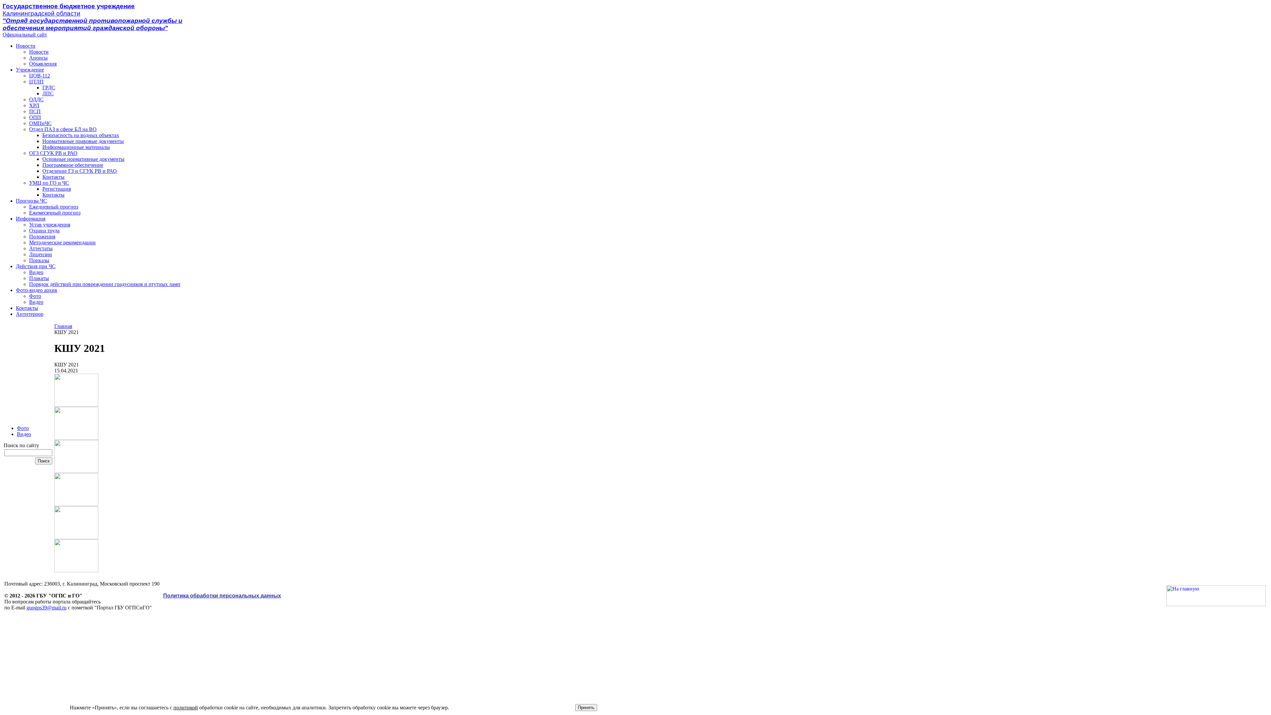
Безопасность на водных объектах (80, 135)
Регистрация (56, 189)
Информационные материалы (76, 147)
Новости (25, 46)
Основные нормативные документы (83, 159)
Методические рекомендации (62, 242)
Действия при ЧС (36, 266)
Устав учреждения (49, 224)
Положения (42, 236)
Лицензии (40, 254)
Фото (35, 296)
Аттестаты (41, 248)
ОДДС (36, 99)
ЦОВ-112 (39, 75)
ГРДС (48, 87)
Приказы (39, 260)
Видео (36, 272)
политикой (185, 707)
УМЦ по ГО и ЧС (49, 183)
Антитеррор (29, 314)
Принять (586, 707)
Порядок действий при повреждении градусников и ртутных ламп (104, 284)
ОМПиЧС (40, 123)
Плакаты (39, 278)
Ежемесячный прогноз (54, 212)
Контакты (53, 177)
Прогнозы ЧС (31, 201)
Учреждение (30, 69)
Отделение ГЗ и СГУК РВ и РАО (79, 171)
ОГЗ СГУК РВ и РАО (53, 153)
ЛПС (48, 93)
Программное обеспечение (72, 165)
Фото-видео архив (36, 290)
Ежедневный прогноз (53, 207)
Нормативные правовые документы (83, 141)
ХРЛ (34, 105)
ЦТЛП (36, 81)
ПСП (35, 111)
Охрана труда (44, 230)
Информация (30, 218)
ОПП (35, 117)
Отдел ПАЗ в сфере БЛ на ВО (63, 129)
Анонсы (38, 58)
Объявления (43, 64)
